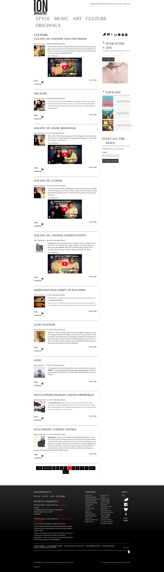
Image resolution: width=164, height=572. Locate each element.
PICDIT (103, 497)
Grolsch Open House (45, 547)
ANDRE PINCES (90, 497)
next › (92, 468)
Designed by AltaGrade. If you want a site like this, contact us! (110, 4)
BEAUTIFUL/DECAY (92, 499)
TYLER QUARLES (107, 522)
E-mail (104, 152)
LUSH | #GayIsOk (44, 324)
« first (39, 468)
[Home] (40, 7)
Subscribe (39, 546)
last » (65, 472)
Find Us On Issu (126, 519)
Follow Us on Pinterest (112, 35)
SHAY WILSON (106, 510)
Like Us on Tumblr (119, 35)
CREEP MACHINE (91, 503)
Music (61, 18)
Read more (93, 80)
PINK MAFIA (105, 499)
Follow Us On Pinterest (125, 514)
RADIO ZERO (105, 501)
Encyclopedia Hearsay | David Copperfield (64, 394)
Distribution (93, 546)
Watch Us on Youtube (115, 35)
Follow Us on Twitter (104, 34)
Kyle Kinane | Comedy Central (55, 429)
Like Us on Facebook (108, 34)
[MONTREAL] (107, 106)
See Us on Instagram (123, 35)
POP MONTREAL (91, 516)
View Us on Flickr (126, 35)
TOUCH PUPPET (106, 520)
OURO (37, 360)
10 (77, 468)
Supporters (108, 546)
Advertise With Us (74, 546)
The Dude (40, 93)
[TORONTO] (107, 118)
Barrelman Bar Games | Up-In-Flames (60, 290)
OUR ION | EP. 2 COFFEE (48, 180)
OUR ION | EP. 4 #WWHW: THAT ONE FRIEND (60, 38)
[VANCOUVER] (107, 130)
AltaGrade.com (129, 551)
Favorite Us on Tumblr (126, 509)
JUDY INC (88, 518)
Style (43, 18)
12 (86, 468)
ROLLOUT (88, 495)
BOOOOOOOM (90, 501)
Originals (48, 25)
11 (82, 468)
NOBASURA (89, 522)
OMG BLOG (105, 495)
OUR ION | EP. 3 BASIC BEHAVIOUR (55, 128)
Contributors (54, 546)
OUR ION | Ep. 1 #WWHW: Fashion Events (60, 235)
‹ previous (47, 468)
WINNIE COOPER (107, 523)
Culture (96, 18)
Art (77, 18)
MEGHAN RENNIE (91, 520)
